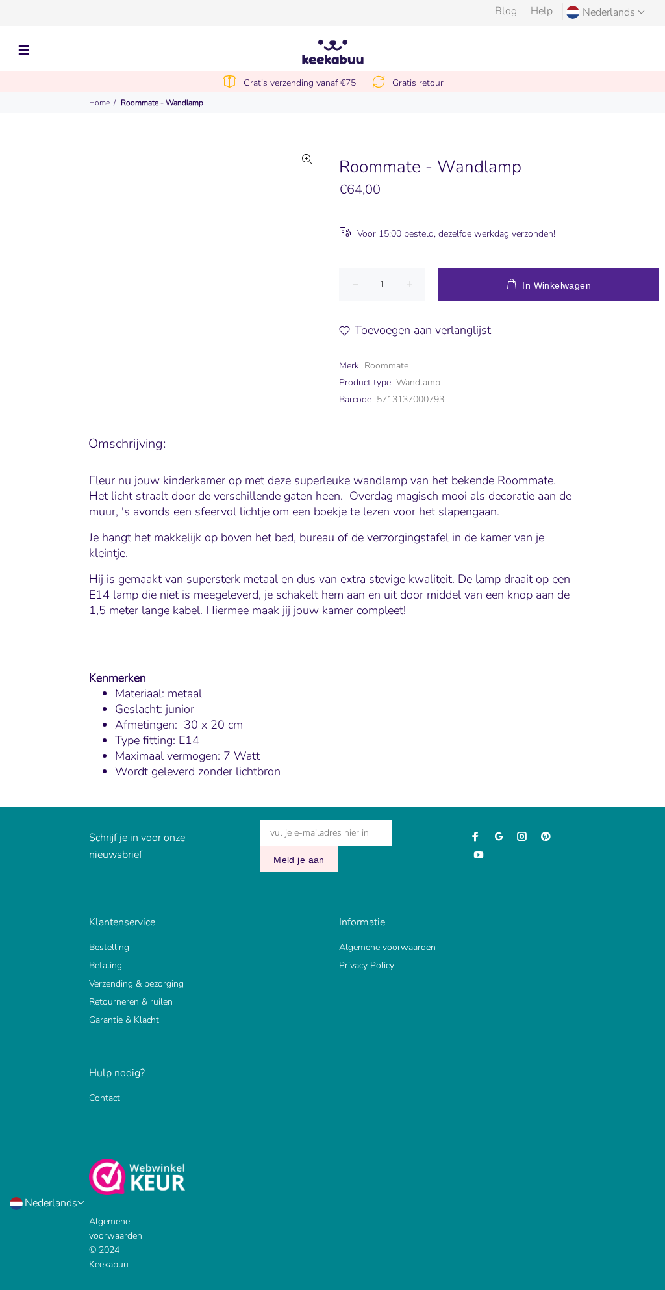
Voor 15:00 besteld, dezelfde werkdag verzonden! (456, 233)
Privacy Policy (366, 965)
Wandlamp (418, 382)
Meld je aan (299, 860)
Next (307, 273)
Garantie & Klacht (124, 1020)
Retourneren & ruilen (131, 1002)
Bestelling (109, 947)
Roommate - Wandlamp (162, 102)
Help (542, 11)
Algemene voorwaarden (387, 947)
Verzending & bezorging (136, 983)
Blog (506, 11)
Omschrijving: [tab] (127, 443)
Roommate (386, 365)
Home (99, 102)
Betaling (105, 965)
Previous (80, 273)
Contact (104, 1098)
